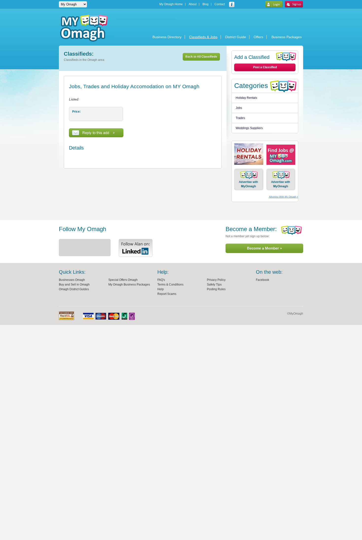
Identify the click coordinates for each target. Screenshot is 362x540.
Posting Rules (216, 289)
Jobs (239, 108)
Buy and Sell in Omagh (74, 284)
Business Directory (166, 37)
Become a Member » (264, 248)
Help (160, 289)
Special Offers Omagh (123, 280)
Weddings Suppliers (249, 128)
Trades (240, 118)
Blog (205, 4)
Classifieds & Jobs (203, 37)
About (193, 4)
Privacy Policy (216, 280)
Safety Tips (214, 284)
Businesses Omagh (72, 280)
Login (273, 4)
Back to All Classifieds (201, 56)
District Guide (235, 37)
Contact (219, 4)
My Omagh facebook (231, 4)
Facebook (262, 280)
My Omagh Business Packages (129, 284)
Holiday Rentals (246, 98)
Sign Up (294, 4)
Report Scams (166, 294)
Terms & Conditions (170, 284)
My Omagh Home (171, 4)
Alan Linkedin (135, 248)
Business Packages (286, 37)
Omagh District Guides (74, 289)
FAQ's (161, 280)
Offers (258, 37)
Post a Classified (265, 67)
